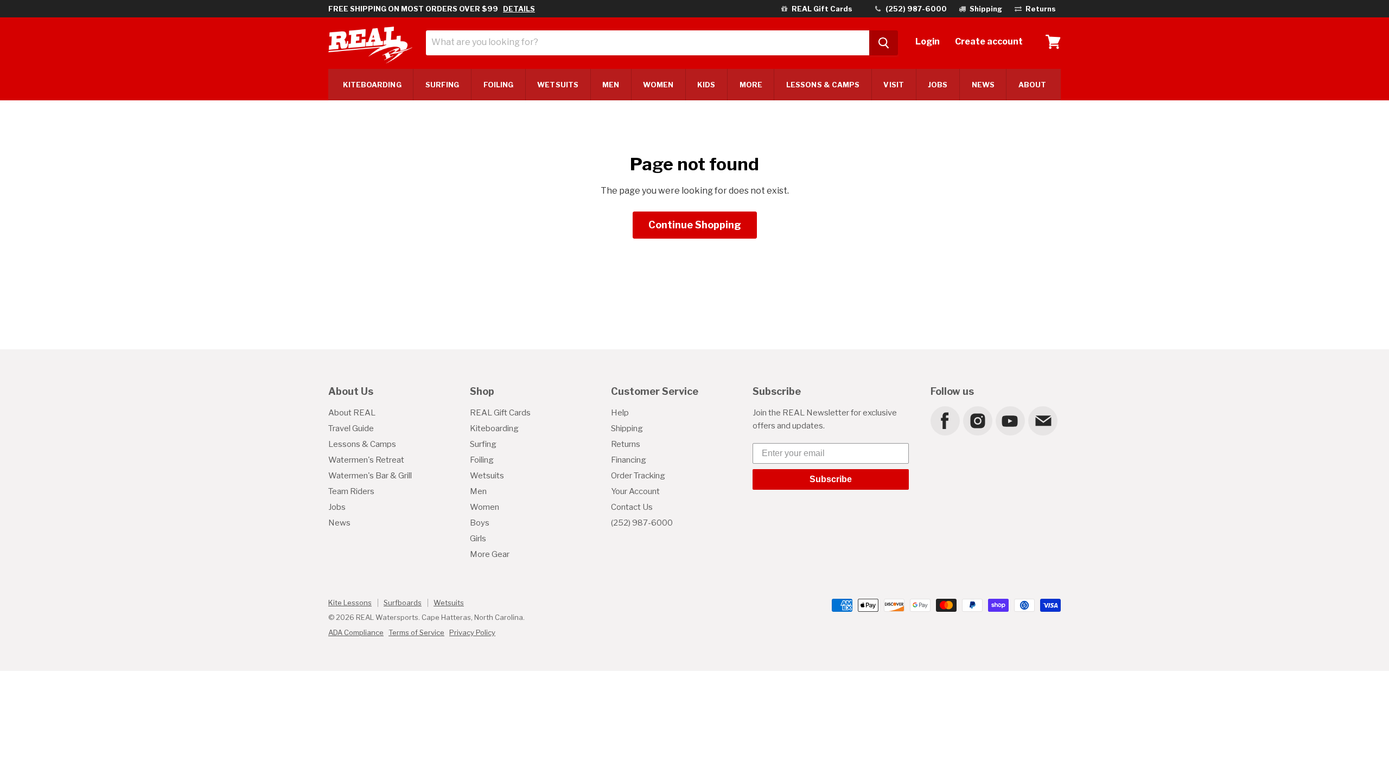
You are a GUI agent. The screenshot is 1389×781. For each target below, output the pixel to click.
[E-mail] (1042, 420)
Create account (989, 41)
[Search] (883, 42)
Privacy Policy (472, 632)
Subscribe (831, 479)
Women (658, 84)
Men (610, 84)
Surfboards (403, 602)
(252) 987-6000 (642, 523)
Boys (479, 523)
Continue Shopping (694, 225)
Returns (625, 444)
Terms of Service (416, 632)
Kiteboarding (494, 428)
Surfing (483, 444)
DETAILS (519, 8)
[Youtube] (1009, 420)
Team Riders (351, 491)
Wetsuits (557, 84)
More (751, 84)
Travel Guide (351, 428)
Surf (442, 84)
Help (620, 413)
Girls (478, 538)
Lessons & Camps (822, 84)
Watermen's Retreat (366, 460)
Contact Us (632, 507)
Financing (628, 460)
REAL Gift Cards (500, 413)
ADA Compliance (356, 632)
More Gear (489, 554)
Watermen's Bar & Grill (370, 476)
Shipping (627, 428)
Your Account (635, 491)
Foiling (498, 84)
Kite (372, 84)
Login (927, 41)
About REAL (351, 413)
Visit (893, 84)
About (1032, 84)
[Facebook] (944, 420)
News (983, 84)
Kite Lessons (350, 602)
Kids (706, 84)
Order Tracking (638, 476)
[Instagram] (977, 420)
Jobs (937, 84)
